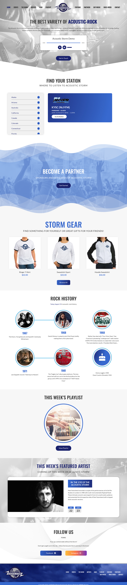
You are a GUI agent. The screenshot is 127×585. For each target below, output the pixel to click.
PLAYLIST (101, 572)
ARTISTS (89, 572)
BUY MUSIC (103, 575)
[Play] (60, 47)
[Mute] (64, 47)
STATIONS (109, 572)
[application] (63, 43)
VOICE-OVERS (112, 575)
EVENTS (74, 572)
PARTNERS (117, 572)
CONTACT (120, 575)
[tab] (25, 97)
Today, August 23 (55, 304)
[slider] (69, 47)
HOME (67, 572)
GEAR (95, 572)
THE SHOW (81, 572)
